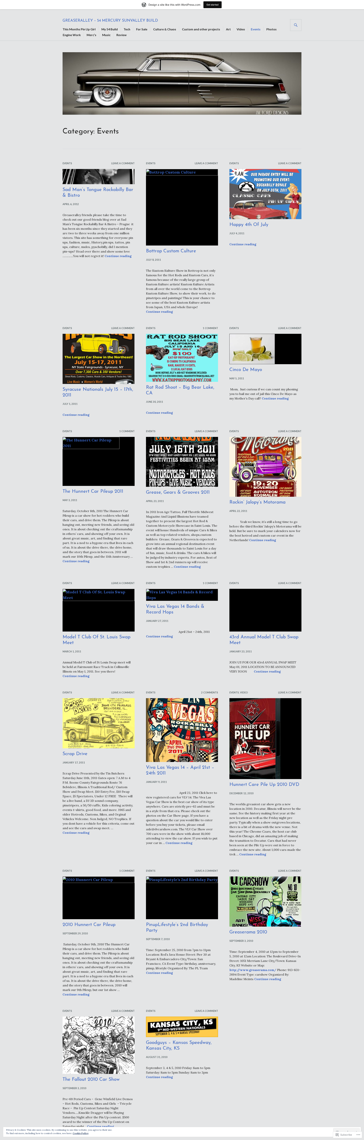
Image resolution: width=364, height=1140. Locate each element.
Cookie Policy (81, 1133)
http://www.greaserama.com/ (252, 970)
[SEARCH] (295, 25)
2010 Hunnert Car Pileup (89, 924)
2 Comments (209, 692)
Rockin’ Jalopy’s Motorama (257, 502)
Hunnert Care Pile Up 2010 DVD (264, 784)
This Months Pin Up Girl (79, 29)
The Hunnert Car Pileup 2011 (93, 491)
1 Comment (210, 328)
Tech (127, 29)
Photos (271, 29)
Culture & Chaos (164, 29)
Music (106, 35)
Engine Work (72, 35)
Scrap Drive (75, 754)
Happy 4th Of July (248, 224)
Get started (212, 4)
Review (121, 35)
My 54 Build (109, 29)
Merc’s (91, 35)
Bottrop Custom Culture (171, 251)
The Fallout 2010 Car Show (91, 1079)
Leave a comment (123, 163)
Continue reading (118, 256)
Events (255, 29)
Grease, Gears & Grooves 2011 (178, 492)
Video (241, 29)
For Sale (141, 29)
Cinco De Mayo (245, 369)
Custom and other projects (201, 29)
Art (228, 29)
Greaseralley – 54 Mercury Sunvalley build (110, 21)
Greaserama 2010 (248, 932)
